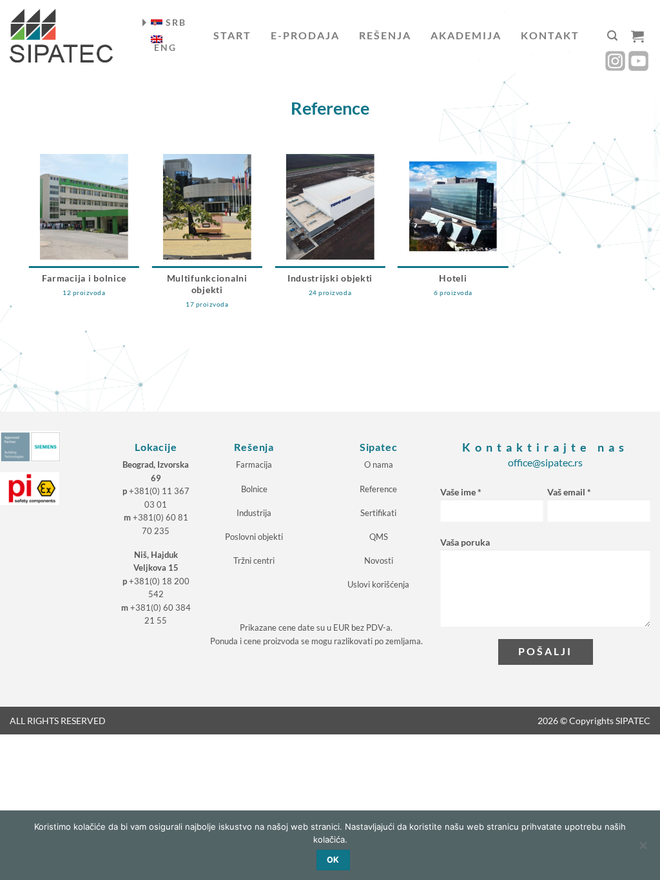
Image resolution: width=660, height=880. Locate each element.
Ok (333, 860)
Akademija (466, 35)
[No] (642, 849)
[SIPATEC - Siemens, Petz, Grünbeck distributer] (61, 35)
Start (232, 35)
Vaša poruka (465, 542)
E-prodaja (305, 35)
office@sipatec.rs (545, 462)
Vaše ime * (460, 491)
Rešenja (385, 35)
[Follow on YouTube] (638, 61)
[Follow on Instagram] (615, 61)
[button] (612, 35)
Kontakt (550, 35)
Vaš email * (569, 491)
